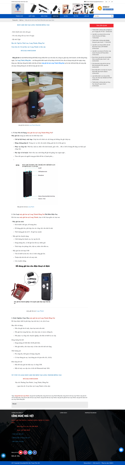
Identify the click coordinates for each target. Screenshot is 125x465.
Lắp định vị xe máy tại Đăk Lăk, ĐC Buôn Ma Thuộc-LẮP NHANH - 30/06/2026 (101, 46)
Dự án (66, 16)
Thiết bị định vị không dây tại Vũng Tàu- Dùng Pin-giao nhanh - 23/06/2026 (101, 83)
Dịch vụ (55, 16)
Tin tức (75, 16)
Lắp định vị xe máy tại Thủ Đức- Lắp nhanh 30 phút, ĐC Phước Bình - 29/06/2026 (101, 52)
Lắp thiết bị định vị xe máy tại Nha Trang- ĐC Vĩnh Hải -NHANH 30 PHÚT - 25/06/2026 (102, 77)
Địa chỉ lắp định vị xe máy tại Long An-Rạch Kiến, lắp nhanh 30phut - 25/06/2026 (102, 71)
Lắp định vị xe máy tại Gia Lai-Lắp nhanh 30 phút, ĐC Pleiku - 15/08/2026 (101, 35)
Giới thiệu (32, 16)
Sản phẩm (44, 16)
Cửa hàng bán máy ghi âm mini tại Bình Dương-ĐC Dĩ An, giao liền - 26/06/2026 (101, 65)
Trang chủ (19, 16)
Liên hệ (86, 16)
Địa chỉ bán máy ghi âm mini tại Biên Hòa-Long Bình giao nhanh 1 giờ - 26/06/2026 (101, 59)
